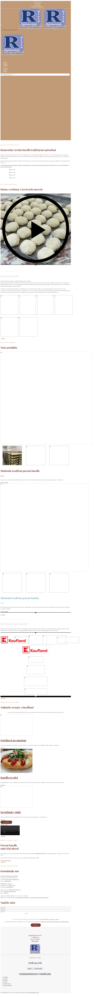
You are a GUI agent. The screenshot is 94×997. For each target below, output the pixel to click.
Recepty (5, 982)
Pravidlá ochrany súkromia (54, 919)
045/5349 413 (9, 887)
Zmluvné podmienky (44, 919)
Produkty (5, 978)
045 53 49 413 (38, 5)
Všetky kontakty (7, 983)
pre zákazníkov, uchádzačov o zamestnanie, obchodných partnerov (32, 897)
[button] (36, 229)
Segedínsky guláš (11, 812)
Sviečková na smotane (13, 740)
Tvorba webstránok (31, 992)
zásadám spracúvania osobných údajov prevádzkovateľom (54, 921)
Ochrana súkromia (7, 985)
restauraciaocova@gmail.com (37, 6)
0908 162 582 (8, 881)
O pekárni (5, 977)
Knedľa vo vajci (9, 777)
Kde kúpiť (5, 980)
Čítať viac (3, 748)
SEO (38, 992)
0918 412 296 (37, 3)
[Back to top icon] (3, 995)
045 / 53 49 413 (35, 968)
